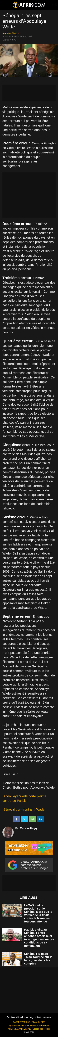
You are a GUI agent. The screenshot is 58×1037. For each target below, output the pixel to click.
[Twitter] (24, 819)
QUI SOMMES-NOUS (18, 1025)
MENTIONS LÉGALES (39, 1025)
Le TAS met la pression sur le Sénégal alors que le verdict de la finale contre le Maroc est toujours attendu (38, 913)
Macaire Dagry (10, 33)
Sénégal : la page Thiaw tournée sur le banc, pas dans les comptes (38, 958)
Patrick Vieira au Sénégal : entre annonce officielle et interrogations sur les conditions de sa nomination (39, 937)
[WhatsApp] (32, 819)
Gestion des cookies (41, 1029)
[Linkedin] (40, 819)
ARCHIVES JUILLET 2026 (19, 1029)
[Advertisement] (29, 93)
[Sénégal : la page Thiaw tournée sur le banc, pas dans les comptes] (12, 959)
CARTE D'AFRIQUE (21, 1022)
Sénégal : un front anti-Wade (23, 809)
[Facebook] (16, 819)
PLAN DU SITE (38, 1022)
